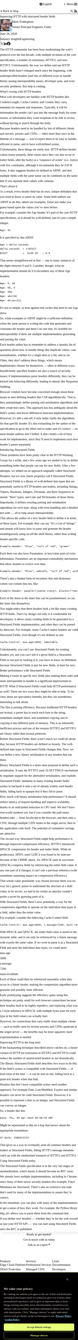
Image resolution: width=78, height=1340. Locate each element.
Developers (59, 1269)
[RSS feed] (75, 11)
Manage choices (39, 1335)
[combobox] (52, 4)
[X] (2, 44)
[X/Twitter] (71, 11)
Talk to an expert (37, 1244)
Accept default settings (39, 1327)
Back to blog (10, 11)
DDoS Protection (10, 1269)
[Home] (9, 4)
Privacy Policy (64, 1316)
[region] (39, 1306)
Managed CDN (35, 1269)
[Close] (67, 1279)
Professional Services (38, 1264)
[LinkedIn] (5, 44)
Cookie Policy (12, 1319)
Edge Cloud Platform (12, 1264)
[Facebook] (8, 44)
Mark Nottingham (23, 21)
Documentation (61, 1264)
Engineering (27, 39)
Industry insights (10, 39)
